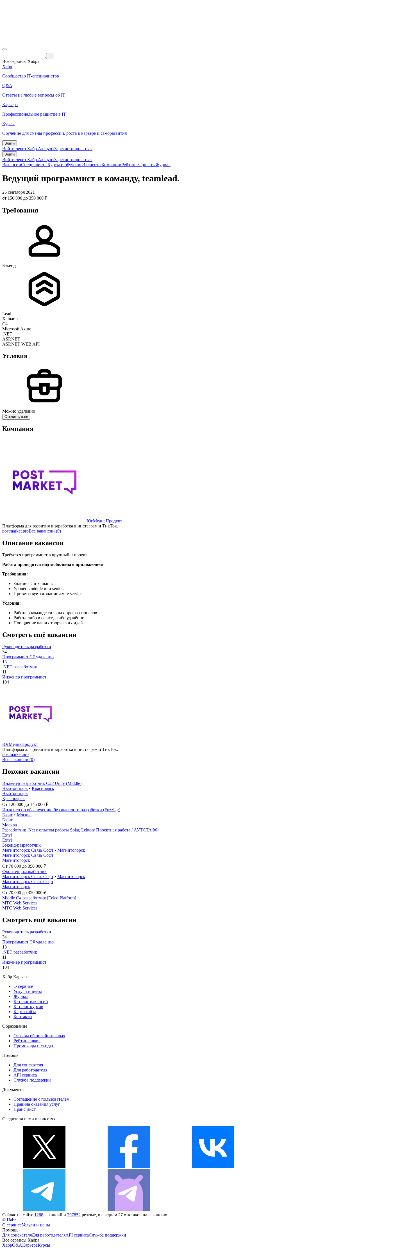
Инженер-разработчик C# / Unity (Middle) (41, 783)
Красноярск (43, 788)
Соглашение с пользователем (41, 1099)
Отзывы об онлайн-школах (39, 1035)
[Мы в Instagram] (297, 1166)
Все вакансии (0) (45, 531)
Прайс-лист (24, 1109)
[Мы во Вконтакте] (213, 1166)
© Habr (9, 1219)
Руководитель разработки (26, 646)
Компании (111, 164)
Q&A (17, 1245)
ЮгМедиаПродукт (104, 520)
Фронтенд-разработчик (24, 871)
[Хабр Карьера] (24, 55)
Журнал (163, 164)
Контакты (22, 1016)
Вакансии (11, 164)
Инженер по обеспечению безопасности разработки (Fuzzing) (61, 809)
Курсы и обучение (64, 164)
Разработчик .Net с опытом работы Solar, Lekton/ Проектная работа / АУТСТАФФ (80, 830)
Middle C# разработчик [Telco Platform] (39, 897)
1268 (38, 1214)
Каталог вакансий (30, 1001)
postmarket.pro (15, 531)
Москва (24, 814)
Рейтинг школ (26, 1040)
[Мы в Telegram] (44, 1209)
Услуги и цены (27, 991)
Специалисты (34, 164)
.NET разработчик (19, 666)
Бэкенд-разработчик (21, 845)
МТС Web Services (19, 903)
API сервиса (25, 1075)
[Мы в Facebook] (129, 1166)
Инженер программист (24, 677)
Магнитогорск (71, 850)
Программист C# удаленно (28, 656)
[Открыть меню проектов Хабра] (4, 49)
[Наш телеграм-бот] (129, 1209)
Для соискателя (28, 1064)
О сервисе (23, 986)
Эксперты (91, 164)
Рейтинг (129, 164)
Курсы (44, 1245)
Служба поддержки (32, 1080)
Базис (7, 814)
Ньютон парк (15, 788)
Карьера (30, 1245)
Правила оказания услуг (36, 1104)
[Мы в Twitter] (44, 1166)
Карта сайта (24, 1011)
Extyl (7, 835)
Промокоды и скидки (34, 1045)
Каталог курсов (28, 1006)
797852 (74, 1214)
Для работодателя (30, 1070)
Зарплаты (146, 164)
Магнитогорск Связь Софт (27, 850)
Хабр (7, 1245)
